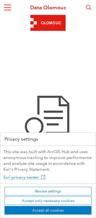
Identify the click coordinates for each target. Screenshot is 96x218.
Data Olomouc (48, 7)
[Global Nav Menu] (7, 7)
